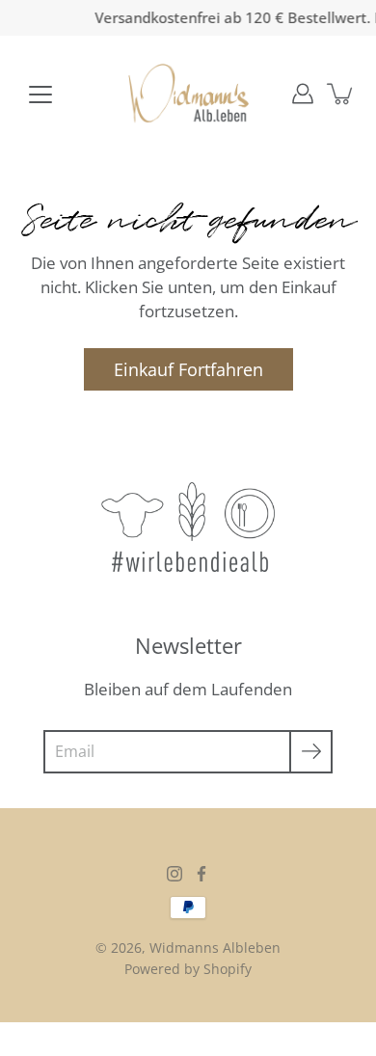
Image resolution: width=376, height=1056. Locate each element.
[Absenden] (311, 751)
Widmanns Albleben (215, 947)
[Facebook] (201, 873)
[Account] (302, 93)
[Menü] (40, 94)
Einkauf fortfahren (188, 369)
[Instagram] (174, 873)
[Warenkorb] (341, 93)
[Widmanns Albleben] (188, 93)
